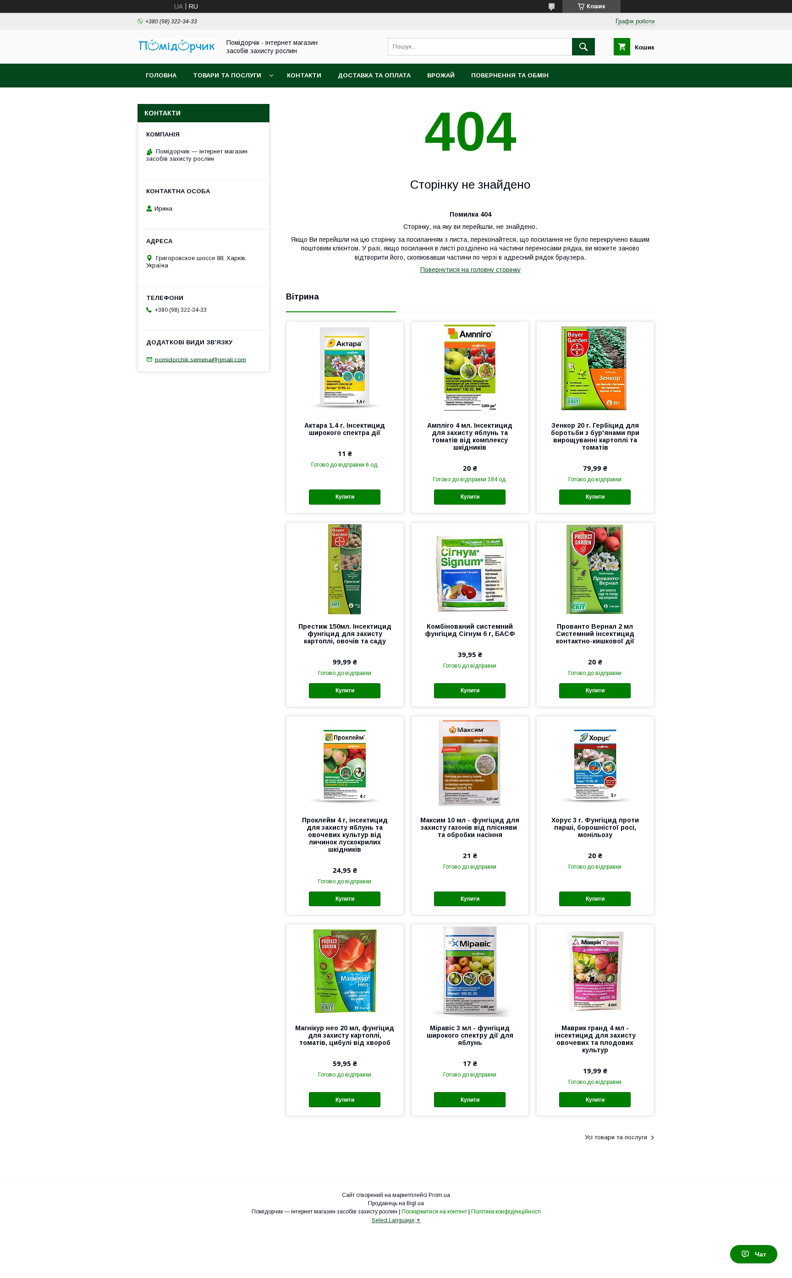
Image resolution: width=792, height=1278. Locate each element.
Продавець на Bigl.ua (396, 1203)
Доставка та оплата (374, 75)
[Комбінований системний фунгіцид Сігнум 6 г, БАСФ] (470, 569)
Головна (161, 75)
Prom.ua (439, 1195)
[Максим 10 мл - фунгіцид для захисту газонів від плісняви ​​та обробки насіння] (470, 762)
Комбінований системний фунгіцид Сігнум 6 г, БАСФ (470, 630)
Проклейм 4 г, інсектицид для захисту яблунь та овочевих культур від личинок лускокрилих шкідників (345, 834)
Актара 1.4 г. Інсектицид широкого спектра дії (344, 429)
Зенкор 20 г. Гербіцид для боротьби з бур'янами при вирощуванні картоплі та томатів (595, 436)
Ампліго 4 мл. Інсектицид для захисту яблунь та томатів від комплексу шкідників (469, 436)
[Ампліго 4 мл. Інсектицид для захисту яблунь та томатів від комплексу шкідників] (470, 367)
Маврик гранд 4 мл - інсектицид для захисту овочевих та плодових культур (595, 1039)
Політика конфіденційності (506, 1211)
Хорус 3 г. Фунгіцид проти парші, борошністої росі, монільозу (595, 827)
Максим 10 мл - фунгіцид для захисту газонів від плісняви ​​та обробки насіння (469, 827)
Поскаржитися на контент (434, 1211)
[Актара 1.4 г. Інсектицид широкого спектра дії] (344, 367)
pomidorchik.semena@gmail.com (200, 359)
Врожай (441, 75)
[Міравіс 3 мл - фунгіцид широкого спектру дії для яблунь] (470, 970)
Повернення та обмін (510, 75)
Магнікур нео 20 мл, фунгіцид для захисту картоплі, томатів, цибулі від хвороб (344, 1035)
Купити (345, 497)
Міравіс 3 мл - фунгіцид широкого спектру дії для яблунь (470, 1035)
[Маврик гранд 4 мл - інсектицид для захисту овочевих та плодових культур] (595, 970)
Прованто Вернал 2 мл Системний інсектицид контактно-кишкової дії (595, 634)
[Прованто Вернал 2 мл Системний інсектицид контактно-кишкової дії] (595, 569)
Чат (760, 1254)
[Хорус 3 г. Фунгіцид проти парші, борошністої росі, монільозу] (595, 762)
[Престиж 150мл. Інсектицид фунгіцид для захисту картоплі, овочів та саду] (344, 569)
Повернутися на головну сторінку (470, 269)
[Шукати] (583, 46)
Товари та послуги (227, 75)
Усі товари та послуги (616, 1137)
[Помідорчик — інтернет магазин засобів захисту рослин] (176, 51)
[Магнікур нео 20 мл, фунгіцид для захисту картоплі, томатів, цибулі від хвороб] (344, 970)
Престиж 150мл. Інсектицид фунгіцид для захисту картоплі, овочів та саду (344, 634)
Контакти (304, 75)
